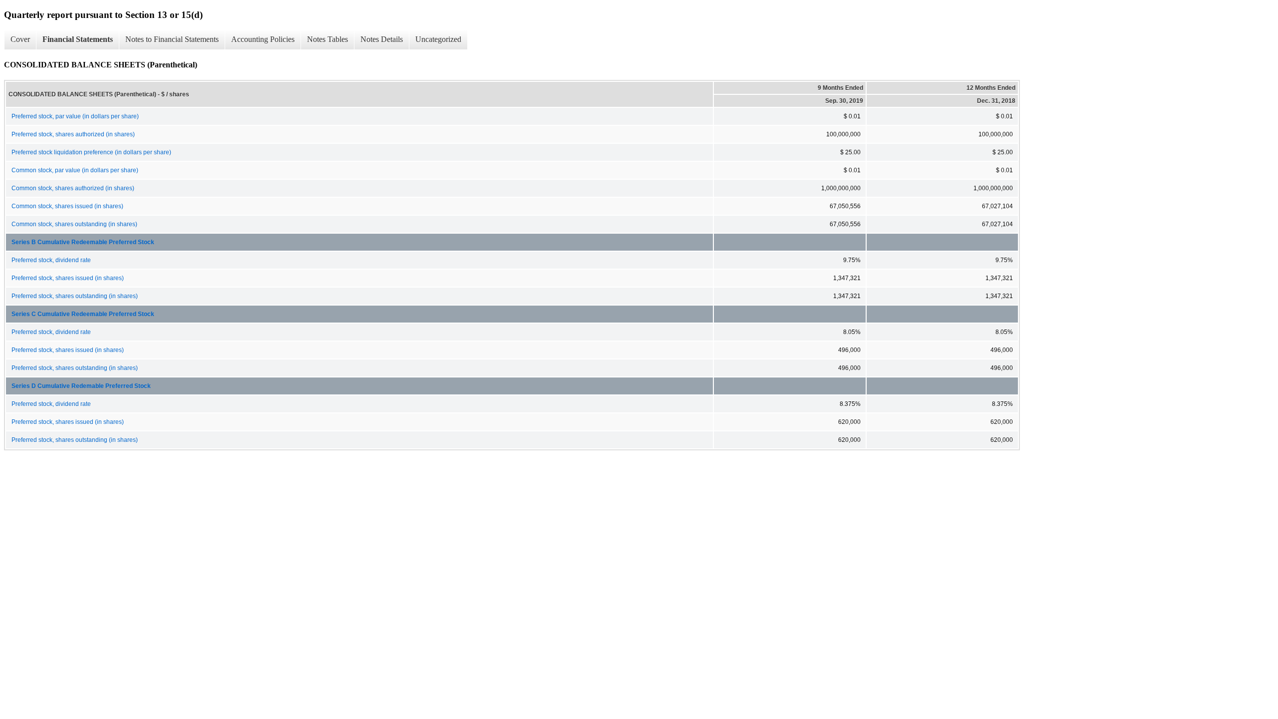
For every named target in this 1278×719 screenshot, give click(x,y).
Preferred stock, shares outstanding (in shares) (74, 296)
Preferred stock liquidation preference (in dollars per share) (91, 152)
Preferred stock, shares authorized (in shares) (73, 134)
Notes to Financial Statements (172, 39)
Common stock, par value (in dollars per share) (74, 170)
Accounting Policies (263, 39)
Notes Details (381, 39)
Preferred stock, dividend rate (51, 260)
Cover (20, 39)
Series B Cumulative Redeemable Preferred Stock (82, 242)
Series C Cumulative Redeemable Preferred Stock (82, 314)
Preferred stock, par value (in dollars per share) (75, 116)
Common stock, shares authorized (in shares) (72, 188)
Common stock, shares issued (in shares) (67, 206)
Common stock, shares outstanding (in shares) (74, 224)
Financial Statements (77, 39)
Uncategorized (438, 39)
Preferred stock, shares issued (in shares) (67, 278)
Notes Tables (327, 39)
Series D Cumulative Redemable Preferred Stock (81, 386)
